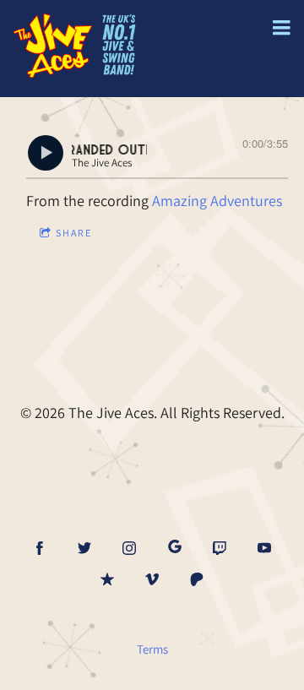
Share (74, 232)
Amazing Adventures (217, 200)
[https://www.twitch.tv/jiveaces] (219, 548)
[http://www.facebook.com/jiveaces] (39, 548)
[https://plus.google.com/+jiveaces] (175, 547)
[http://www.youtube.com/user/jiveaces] (264, 548)
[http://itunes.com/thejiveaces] (107, 579)
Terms (152, 649)
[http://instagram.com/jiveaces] (129, 548)
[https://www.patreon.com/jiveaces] (197, 579)
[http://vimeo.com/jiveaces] (152, 579)
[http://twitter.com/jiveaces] (84, 548)
